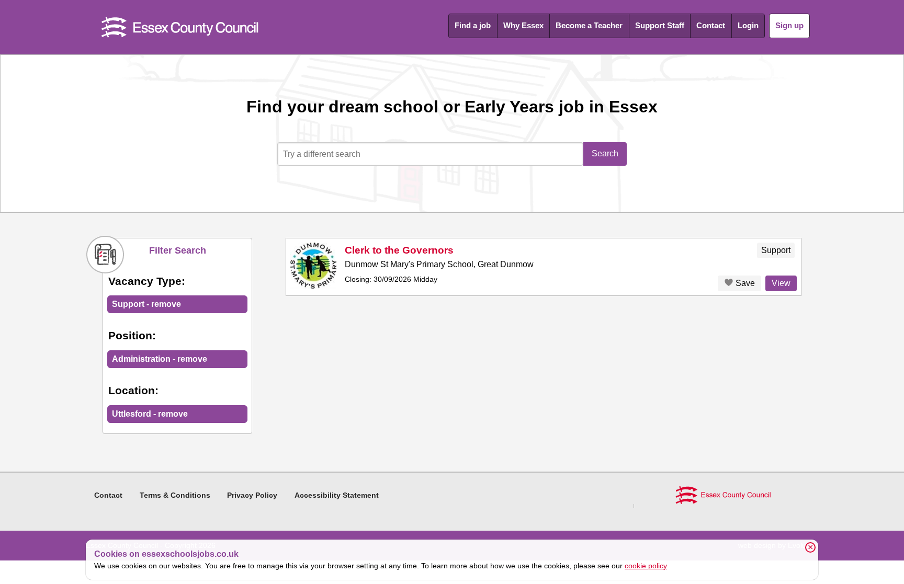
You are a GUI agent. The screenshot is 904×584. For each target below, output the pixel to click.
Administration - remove (159, 358)
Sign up (789, 25)
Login (748, 25)
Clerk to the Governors (399, 250)
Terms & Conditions (175, 495)
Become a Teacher (589, 25)
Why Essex (523, 25)
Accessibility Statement (337, 495)
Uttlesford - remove (150, 413)
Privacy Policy (252, 495)
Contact (710, 25)
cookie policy (646, 566)
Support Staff (659, 25)
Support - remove (146, 304)
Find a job (473, 25)
